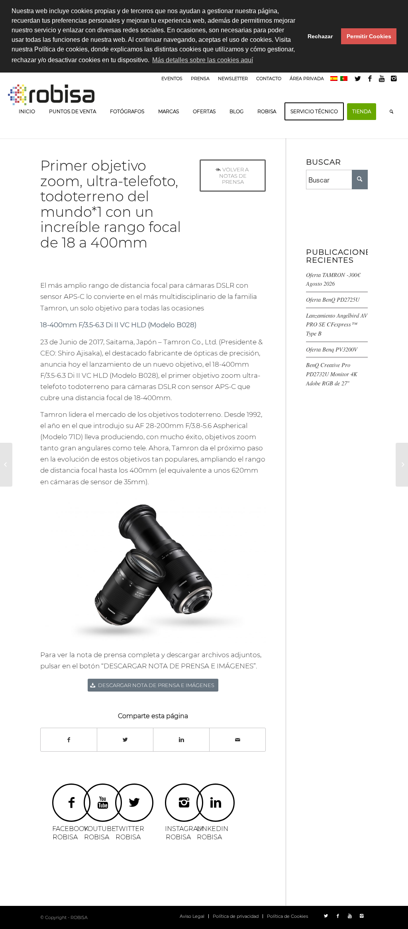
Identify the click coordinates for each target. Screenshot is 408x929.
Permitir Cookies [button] (369, 36)
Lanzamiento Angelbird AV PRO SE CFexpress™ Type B (336, 324)
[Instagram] (394, 78)
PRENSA (200, 78)
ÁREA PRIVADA (307, 78)
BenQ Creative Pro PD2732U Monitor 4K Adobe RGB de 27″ (331, 374)
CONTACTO (268, 78)
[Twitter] (358, 78)
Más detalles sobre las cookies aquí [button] (202, 60)
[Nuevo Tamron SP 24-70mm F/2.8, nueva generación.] (402, 465)
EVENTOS (171, 78)
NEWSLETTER (233, 78)
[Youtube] (382, 78)
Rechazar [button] (320, 36)
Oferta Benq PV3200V (331, 349)
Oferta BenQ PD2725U (332, 299)
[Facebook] (370, 78)
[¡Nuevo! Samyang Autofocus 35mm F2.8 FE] (6, 465)
